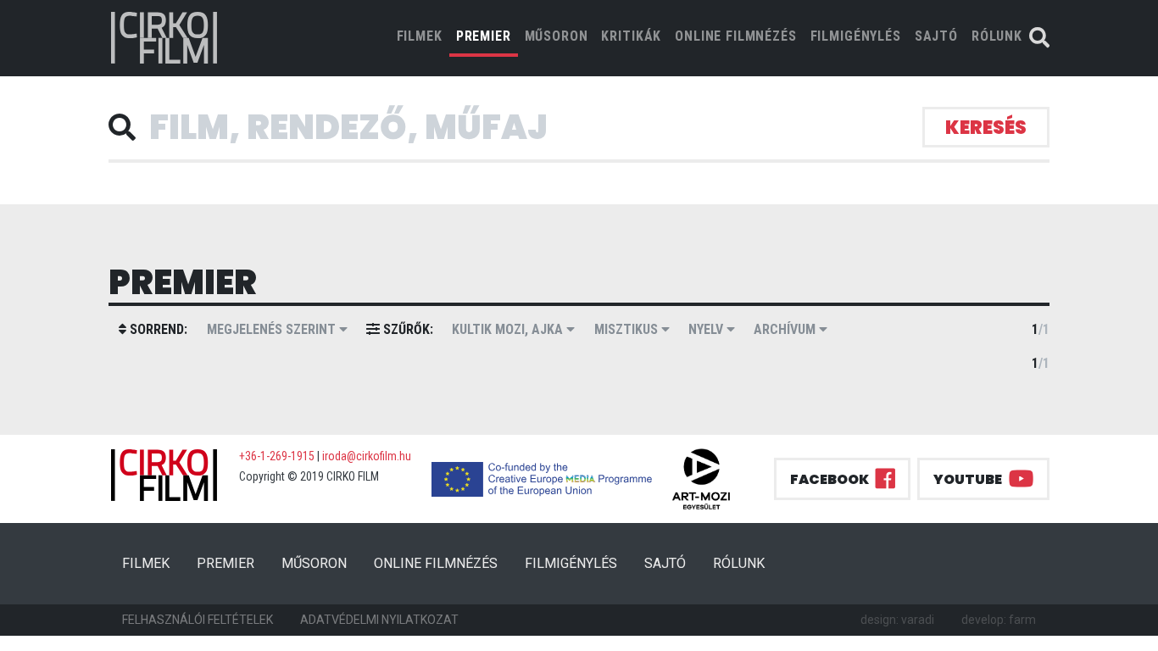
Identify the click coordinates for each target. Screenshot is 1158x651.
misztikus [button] (627, 329)
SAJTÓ (936, 36)
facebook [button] (829, 479)
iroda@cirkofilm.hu (366, 456)
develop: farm (998, 619)
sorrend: (156, 329)
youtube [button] (967, 479)
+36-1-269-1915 (277, 456)
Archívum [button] (786, 329)
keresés (986, 127)
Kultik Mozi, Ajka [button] (509, 329)
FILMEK (423, 35)
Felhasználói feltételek (197, 619)
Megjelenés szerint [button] (273, 329)
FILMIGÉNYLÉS (855, 36)
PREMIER (483, 36)
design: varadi (897, 619)
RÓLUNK (996, 36)
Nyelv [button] (707, 329)
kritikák (631, 36)
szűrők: (406, 329)
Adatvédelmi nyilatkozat (379, 619)
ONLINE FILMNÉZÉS (735, 36)
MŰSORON (556, 36)
